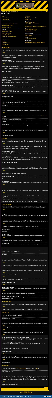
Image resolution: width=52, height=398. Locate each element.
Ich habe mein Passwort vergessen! (5, 19)
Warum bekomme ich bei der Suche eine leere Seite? (30, 30)
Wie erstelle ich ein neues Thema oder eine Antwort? (7, 30)
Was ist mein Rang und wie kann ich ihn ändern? (6, 27)
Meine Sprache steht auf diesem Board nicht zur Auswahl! (7, 25)
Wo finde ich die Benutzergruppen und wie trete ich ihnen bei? (31, 17)
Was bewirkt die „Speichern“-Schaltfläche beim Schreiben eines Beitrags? (9, 36)
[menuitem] (9, 10)
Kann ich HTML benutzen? (4, 40)
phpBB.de (46, 115)
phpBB (23, 392)
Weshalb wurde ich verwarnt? (5, 35)
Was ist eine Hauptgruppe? (28, 19)
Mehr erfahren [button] (30, 396)
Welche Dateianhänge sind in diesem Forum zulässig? (30, 38)
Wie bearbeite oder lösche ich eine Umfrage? (6, 33)
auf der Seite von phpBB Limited (22, 368)
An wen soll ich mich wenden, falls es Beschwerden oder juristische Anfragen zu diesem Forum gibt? (35, 42)
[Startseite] (24, 5)
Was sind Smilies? (3, 41)
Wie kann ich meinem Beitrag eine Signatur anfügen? (7, 31)
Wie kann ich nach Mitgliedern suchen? (29, 31)
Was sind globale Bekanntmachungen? (5, 42)
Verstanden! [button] (47, 396)
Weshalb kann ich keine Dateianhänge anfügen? (6, 34)
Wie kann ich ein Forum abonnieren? (28, 35)
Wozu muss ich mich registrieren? (5, 15)
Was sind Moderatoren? (27, 16)
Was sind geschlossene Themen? (5, 44)
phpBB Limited (41, 115)
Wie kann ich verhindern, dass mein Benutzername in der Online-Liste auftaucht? (10, 23)
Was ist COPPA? (3, 16)
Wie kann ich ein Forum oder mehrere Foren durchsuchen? (31, 29)
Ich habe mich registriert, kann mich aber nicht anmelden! (7, 17)
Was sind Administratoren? (28, 15)
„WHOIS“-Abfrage (5, 377)
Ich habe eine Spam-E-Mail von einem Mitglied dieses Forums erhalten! (32, 23)
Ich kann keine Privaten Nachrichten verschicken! (30, 22)
